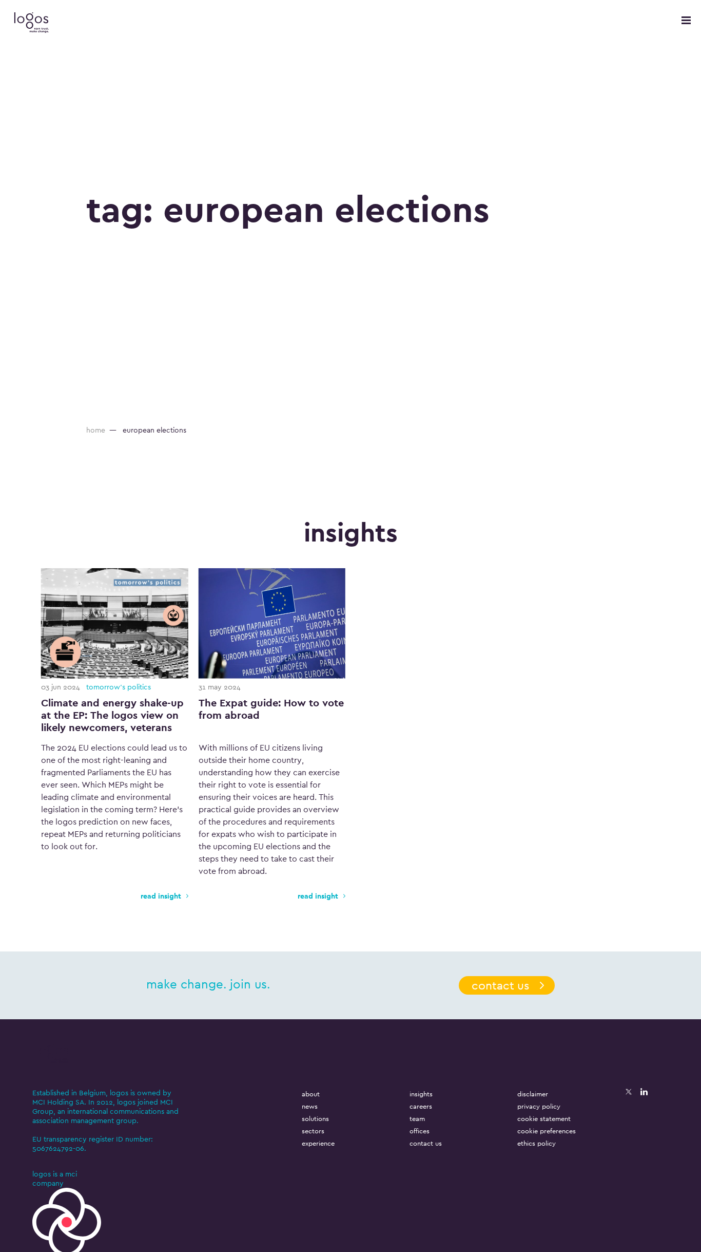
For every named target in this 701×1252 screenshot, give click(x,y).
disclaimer (532, 1094)
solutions (315, 1118)
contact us (500, 985)
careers (421, 1106)
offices (420, 1131)
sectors (313, 1131)
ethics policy (536, 1143)
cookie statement (544, 1118)
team (417, 1118)
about (311, 1094)
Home (95, 430)
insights (421, 1094)
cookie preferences (546, 1131)
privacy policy (538, 1106)
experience (318, 1143)
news (310, 1106)
